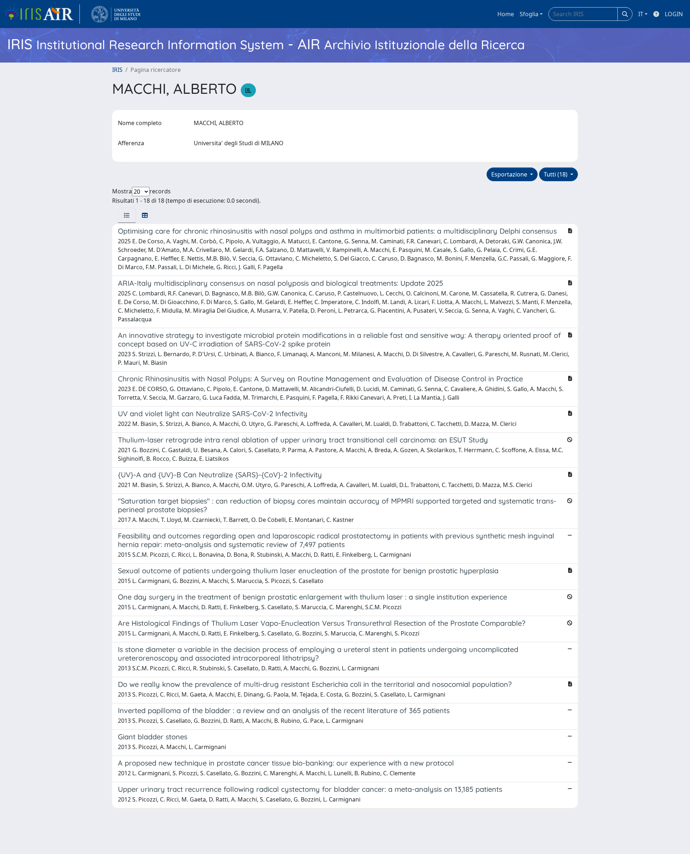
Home (505, 14)
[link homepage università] (116, 14)
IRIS (117, 70)
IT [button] (640, 14)
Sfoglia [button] (529, 14)
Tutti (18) (556, 174)
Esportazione (510, 174)
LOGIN (674, 14)
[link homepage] (42, 14)
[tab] (127, 215)
